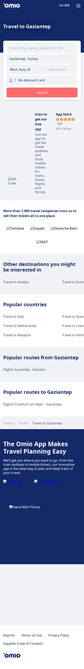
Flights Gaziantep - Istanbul (24, 369)
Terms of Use (31, 635)
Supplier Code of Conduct (23, 643)
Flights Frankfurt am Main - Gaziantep (32, 404)
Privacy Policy (58, 635)
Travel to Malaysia (17, 335)
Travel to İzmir (73, 282)
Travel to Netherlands (19, 326)
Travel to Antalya (16, 282)
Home (8, 423)
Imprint (9, 635)
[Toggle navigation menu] (78, 5)
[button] (24, 69)
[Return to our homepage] (11, 5)
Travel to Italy (13, 316)
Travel (22, 423)
